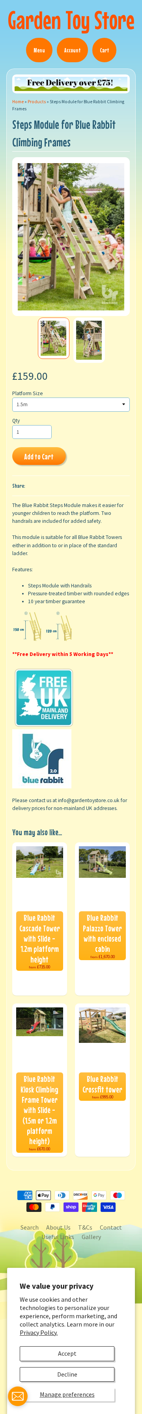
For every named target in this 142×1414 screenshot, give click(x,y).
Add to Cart (39, 456)
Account (72, 50)
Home (18, 101)
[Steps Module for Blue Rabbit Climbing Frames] (53, 338)
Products (37, 101)
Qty (16, 420)
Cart (104, 50)
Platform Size (27, 393)
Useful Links (57, 1237)
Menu (39, 50)
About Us (58, 1227)
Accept (67, 1353)
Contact (111, 1227)
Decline (67, 1374)
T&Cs (85, 1227)
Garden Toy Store (71, 20)
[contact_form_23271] (18, 1396)
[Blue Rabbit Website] (41, 784)
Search (30, 1227)
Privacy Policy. (39, 1332)
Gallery (91, 1237)
